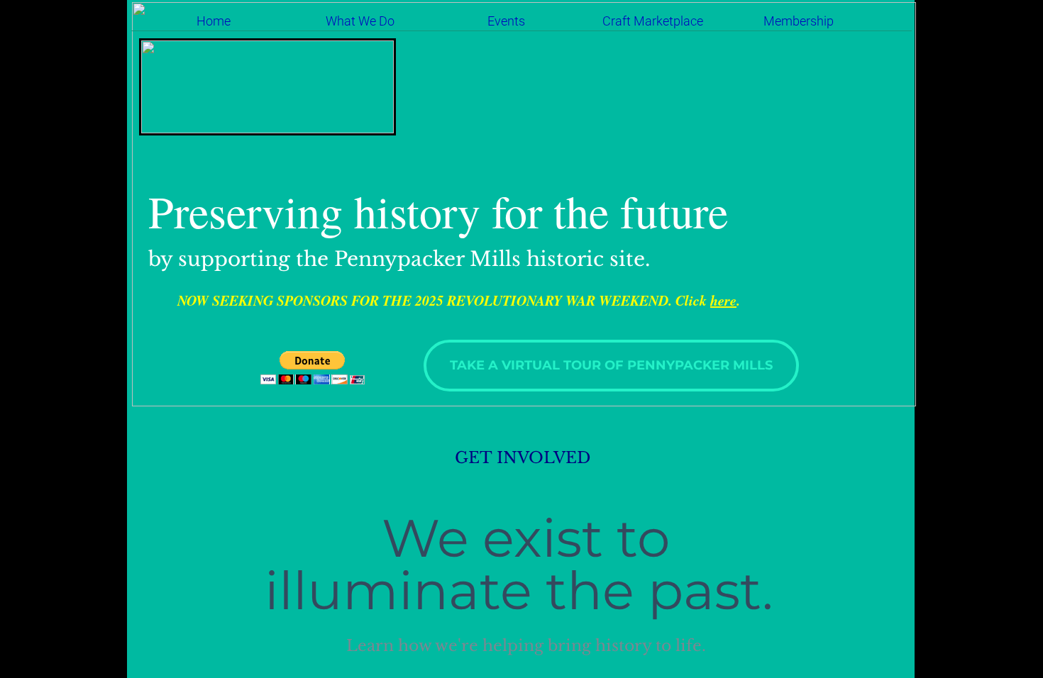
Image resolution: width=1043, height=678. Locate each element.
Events (506, 20)
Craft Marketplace (652, 20)
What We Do (360, 20)
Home (214, 20)
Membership (798, 20)
